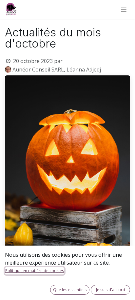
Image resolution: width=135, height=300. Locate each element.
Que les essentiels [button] (70, 289)
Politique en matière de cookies (34, 270)
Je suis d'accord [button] (110, 289)
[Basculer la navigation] (123, 9)
